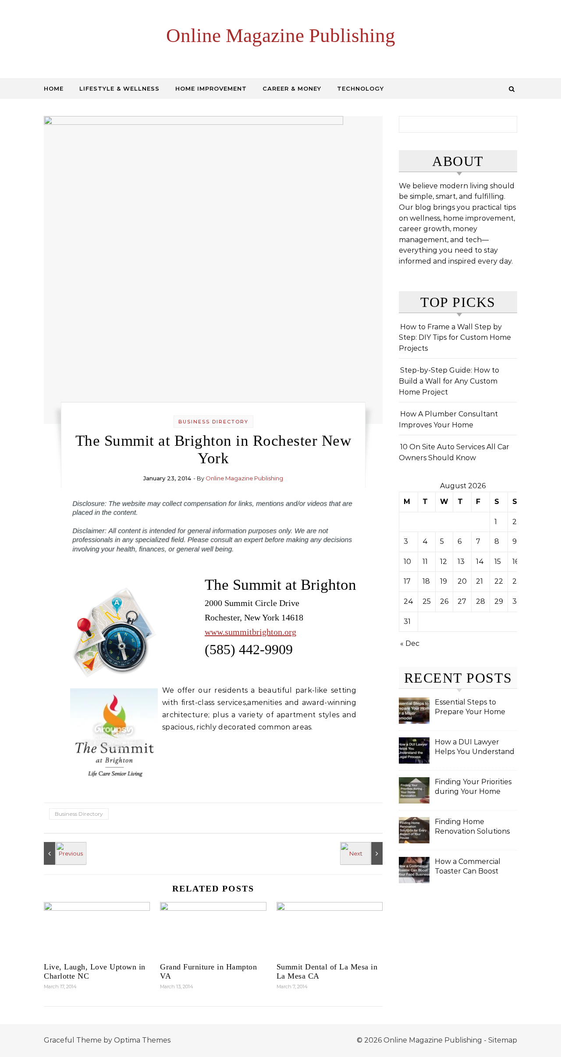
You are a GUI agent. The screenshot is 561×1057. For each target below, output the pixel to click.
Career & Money (292, 88)
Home (54, 88)
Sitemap (502, 1040)
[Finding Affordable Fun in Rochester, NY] (363, 853)
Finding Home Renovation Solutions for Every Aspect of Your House (472, 827)
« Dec (409, 643)
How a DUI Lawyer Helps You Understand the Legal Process (475, 748)
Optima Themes (142, 1040)
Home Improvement (211, 88)
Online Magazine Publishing (280, 35)
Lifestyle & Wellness (119, 88)
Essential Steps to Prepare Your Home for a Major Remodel (470, 708)
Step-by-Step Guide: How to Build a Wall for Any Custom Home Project (449, 381)
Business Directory (213, 422)
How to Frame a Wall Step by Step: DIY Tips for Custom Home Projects (455, 337)
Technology (360, 88)
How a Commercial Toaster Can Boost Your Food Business (469, 867)
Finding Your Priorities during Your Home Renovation (473, 787)
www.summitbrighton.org (250, 632)
